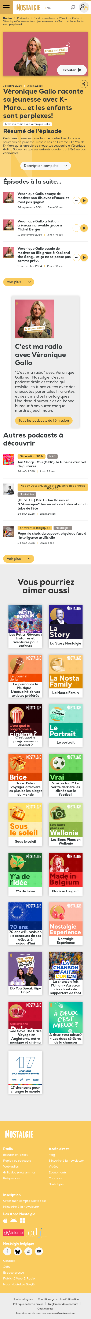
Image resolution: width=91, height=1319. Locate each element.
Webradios (11, 1166)
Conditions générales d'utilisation (58, 1299)
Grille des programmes (19, 1172)
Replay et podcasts (17, 1160)
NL (48, 8)
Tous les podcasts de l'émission (44, 420)
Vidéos (53, 1166)
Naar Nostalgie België (18, 1284)
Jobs (6, 1267)
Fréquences (11, 1178)
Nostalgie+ (56, 1184)
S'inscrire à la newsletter (66, 1160)
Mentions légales (22, 1299)
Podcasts (23, 18)
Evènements (58, 1172)
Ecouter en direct (15, 1155)
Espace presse (13, 1272)
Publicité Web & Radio (19, 1278)
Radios (7, 18)
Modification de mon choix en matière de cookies (45, 1313)
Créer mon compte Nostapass (24, 1201)
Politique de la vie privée (28, 1304)
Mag (52, 1155)
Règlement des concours (63, 1304)
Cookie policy (45, 1308)
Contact (9, 1261)
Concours (55, 1178)
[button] (45, 166)
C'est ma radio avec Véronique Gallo (56, 18)
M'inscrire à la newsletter (21, 1207)
